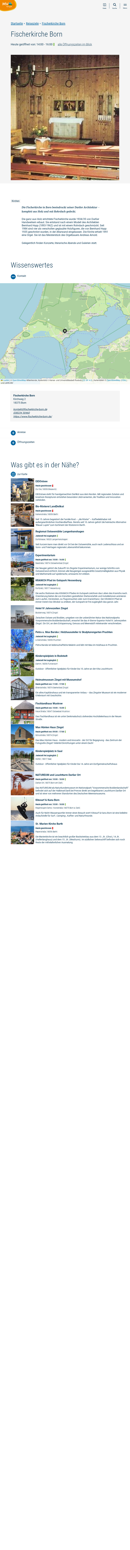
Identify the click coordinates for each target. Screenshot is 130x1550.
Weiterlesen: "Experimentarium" (70, 564)
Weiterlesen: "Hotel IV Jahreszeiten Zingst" (70, 617)
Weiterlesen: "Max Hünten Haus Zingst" (70, 736)
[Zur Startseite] (9, 6)
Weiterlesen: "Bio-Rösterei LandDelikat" (70, 515)
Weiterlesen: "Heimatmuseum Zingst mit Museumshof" (70, 688)
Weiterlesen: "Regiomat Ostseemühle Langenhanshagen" (70, 540)
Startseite (17, 23)
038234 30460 (21, 412)
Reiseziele (32, 23)
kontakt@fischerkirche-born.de (30, 409)
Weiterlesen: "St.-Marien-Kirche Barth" (70, 833)
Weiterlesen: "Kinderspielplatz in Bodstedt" (70, 664)
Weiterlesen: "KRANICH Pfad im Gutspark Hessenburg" (70, 591)
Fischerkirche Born (53, 23)
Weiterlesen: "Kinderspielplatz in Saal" (70, 759)
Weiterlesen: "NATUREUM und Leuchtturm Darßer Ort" (70, 784)
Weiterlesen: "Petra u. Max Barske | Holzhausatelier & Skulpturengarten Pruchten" (70, 640)
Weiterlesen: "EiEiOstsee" (70, 490)
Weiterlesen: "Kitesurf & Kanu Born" (70, 808)
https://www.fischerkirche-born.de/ (32, 416)
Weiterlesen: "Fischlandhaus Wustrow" (70, 712)
